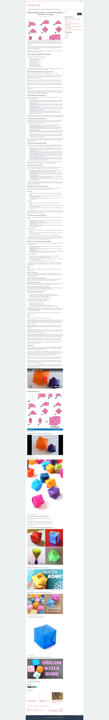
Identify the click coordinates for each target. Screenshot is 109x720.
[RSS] (81, 1)
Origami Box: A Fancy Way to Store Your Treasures (73, 29)
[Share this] (28, 687)
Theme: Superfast (60, 717)
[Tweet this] (30, 687)
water (47, 705)
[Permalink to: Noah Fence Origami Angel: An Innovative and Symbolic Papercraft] (57, 696)
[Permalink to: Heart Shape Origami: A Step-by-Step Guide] (45, 696)
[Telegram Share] (34, 687)
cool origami (67, 34)
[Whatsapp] (36, 687)
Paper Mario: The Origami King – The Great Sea (32, 701)
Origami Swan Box (68, 22)
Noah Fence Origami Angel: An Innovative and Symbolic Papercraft (57, 701)
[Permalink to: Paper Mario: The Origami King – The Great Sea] (32, 696)
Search (66, 12)
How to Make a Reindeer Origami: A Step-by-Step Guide (35, 710)
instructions (41, 705)
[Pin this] (32, 687)
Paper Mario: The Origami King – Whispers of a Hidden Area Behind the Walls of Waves (55, 710)
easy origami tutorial (34, 5)
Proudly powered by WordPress (51, 717)
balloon (38, 705)
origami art (66, 37)
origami (32, 705)
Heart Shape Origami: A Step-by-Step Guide (45, 701)
